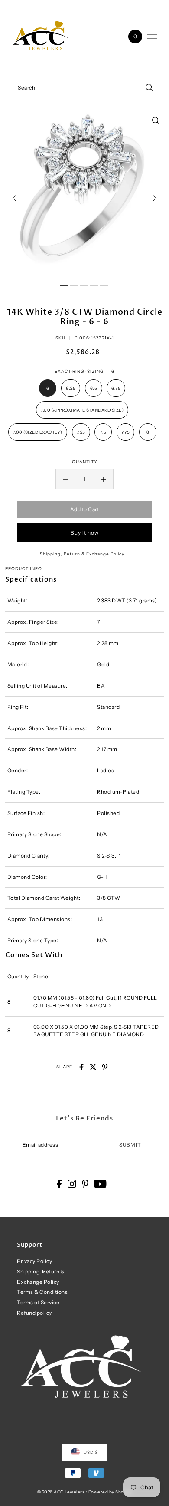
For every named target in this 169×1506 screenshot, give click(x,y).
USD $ (91, 1452)
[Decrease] (65, 479)
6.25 (70, 388)
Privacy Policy (34, 1261)
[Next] (154, 198)
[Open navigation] (152, 36)
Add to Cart (84, 509)
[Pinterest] (85, 1184)
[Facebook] (59, 1184)
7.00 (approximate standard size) (82, 409)
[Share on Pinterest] (104, 1067)
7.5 (103, 432)
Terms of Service (38, 1302)
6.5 (94, 388)
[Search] (149, 87)
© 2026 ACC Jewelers (61, 1491)
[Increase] (103, 479)
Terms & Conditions (42, 1292)
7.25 (81, 432)
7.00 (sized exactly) (37, 432)
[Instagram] (72, 1184)
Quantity (85, 461)
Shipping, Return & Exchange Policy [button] (82, 553)
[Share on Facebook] (81, 1067)
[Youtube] (100, 1184)
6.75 (115, 388)
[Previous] (14, 198)
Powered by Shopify (110, 1491)
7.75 (125, 432)
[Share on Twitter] (93, 1067)
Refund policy (34, 1313)
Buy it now (85, 532)
